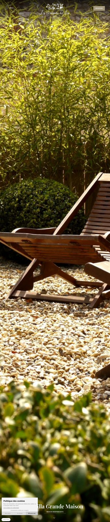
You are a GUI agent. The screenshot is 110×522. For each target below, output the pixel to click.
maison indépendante (55, 512)
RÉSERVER (99, 8)
